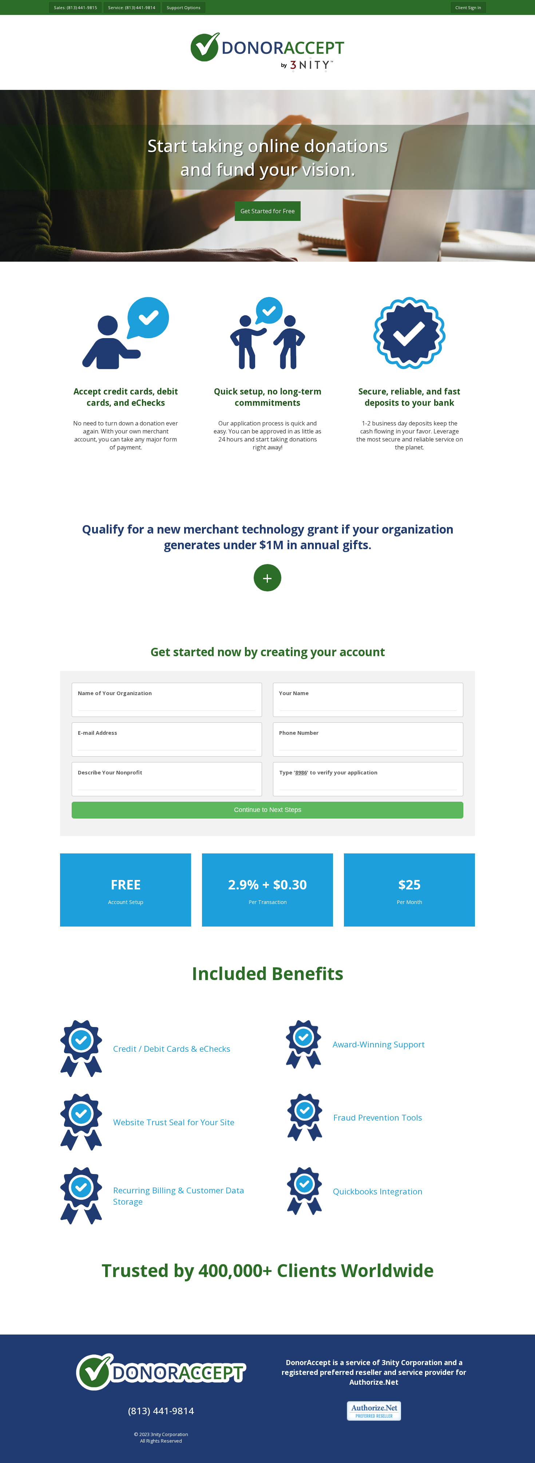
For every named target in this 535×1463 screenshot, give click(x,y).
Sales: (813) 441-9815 (75, 7)
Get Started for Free (268, 211)
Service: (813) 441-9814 (131, 7)
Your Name (294, 693)
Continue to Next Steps (267, 809)
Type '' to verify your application (328, 772)
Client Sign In (468, 7)
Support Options (184, 7)
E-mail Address (97, 732)
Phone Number (298, 732)
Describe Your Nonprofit (110, 772)
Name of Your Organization (115, 693)
